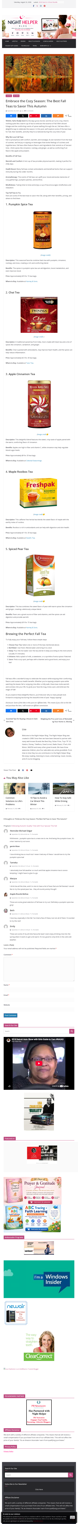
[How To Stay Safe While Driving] (63, 784)
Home (7, 41)
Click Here (39, 1489)
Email (6, 995)
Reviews (23, 41)
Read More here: (38, 1521)
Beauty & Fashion (34, 41)
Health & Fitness (61, 41)
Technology (25, 46)
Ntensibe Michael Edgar (21, 830)
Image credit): (46, 255)
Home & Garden (48, 41)
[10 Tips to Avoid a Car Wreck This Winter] (39, 784)
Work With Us (44, 46)
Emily (12, 926)
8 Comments (29, 111)
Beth (12, 910)
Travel (35, 46)
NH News (16, 96)
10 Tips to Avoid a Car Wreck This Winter (38, 801)
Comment (8, 955)
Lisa (22, 111)
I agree (72, 1517)
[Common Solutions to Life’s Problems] (14, 784)
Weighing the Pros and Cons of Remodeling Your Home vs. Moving (56, 720)
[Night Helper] (39, 16)
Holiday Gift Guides (11, 46)
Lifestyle (14, 41)
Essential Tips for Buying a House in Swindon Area (22, 720)
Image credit (38, 337)
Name (7, 985)
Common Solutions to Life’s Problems (14, 801)
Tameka (13, 862)
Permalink (35, 834)
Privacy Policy (8, 1451)
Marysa (13, 878)
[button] (50, 46)
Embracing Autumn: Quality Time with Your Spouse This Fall (34, 826)
